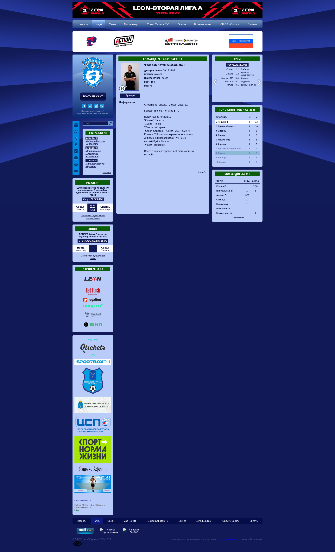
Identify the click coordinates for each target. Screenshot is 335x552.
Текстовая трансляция (93, 215)
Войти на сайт (93, 96)
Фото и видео (93, 218)
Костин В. (221, 186)
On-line (182, 24)
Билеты (252, 24)
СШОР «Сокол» (229, 24)
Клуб (99, 24)
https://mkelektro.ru (83, 500)
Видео (93, 258)
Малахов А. (222, 204)
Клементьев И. (224, 213)
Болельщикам (202, 24)
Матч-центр (130, 24)
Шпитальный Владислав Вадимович (93, 154)
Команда (107, 172)
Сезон (112, 24)
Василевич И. (223, 208)
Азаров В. (221, 195)
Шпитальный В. (224, 191)
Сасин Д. (221, 199)
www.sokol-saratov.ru (228, 539)
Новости (83, 24)
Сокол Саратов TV (158, 24)
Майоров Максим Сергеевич (95, 142)
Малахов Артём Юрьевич (94, 165)
